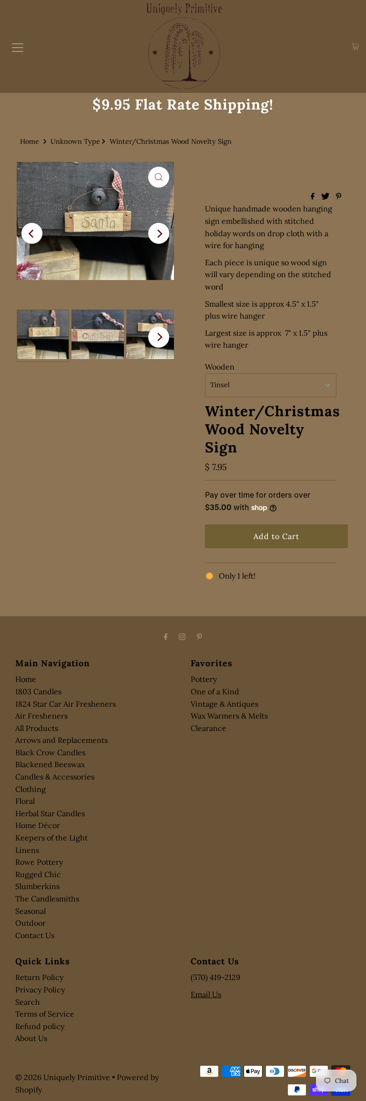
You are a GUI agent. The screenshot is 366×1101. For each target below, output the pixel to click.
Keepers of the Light (51, 837)
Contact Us (34, 935)
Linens (27, 850)
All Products (36, 728)
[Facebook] (166, 637)
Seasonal (30, 911)
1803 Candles (38, 691)
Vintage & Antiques (224, 704)
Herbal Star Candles (50, 813)
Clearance (208, 728)
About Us (31, 1038)
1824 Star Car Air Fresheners (65, 704)
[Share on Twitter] (326, 196)
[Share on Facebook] (313, 196)
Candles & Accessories (54, 776)
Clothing (30, 789)
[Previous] (31, 233)
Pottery (204, 679)
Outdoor (30, 923)
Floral (25, 801)
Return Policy (39, 977)
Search (27, 1002)
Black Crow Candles (50, 752)
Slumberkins (37, 886)
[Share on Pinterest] (338, 196)
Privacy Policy (40, 989)
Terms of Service (44, 1014)
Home (29, 141)
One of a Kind (215, 691)
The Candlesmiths (47, 898)
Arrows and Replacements (61, 740)
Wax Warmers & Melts (229, 716)
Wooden (219, 366)
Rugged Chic (38, 874)
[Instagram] (182, 637)
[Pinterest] (199, 637)
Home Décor (37, 825)
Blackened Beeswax (50, 764)
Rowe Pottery (39, 862)
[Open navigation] (17, 47)
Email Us (206, 994)
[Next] (158, 233)
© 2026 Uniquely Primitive (62, 1077)
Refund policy (39, 1026)
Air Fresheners (41, 716)
